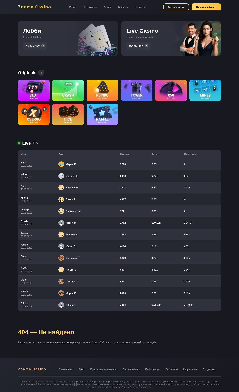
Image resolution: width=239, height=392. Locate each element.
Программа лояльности (103, 369)
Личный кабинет (206, 7)
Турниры (123, 7)
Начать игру (33, 45)
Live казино (90, 7)
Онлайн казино (131, 369)
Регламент (172, 369)
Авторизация (176, 7)
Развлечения (66, 369)
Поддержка (209, 369)
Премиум (140, 7)
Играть (73, 7)
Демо (82, 369)
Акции (107, 7)
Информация (153, 369)
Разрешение (190, 369)
